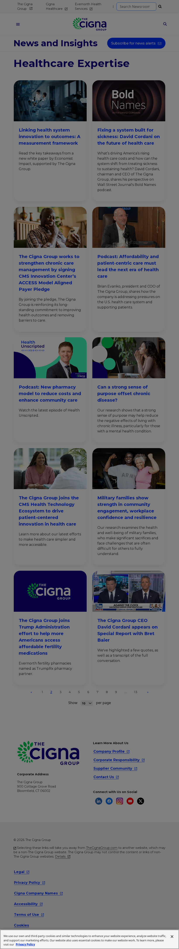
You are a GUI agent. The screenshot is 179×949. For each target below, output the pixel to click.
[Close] (172, 936)
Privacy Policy (25, 944)
